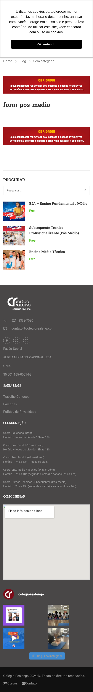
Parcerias (10, 404)
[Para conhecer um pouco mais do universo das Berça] (13, 638)
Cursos (12, 683)
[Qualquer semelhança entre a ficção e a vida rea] (13, 615)
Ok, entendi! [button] (46, 44)
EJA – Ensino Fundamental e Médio (58, 203)
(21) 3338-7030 (22, 320)
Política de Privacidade (19, 412)
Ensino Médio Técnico (47, 251)
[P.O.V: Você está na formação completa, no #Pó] (58, 615)
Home (7, 61)
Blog (22, 61)
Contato (31, 683)
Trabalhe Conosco (16, 397)
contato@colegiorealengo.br (32, 328)
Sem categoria (43, 61)
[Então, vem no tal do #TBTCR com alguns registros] (58, 638)
